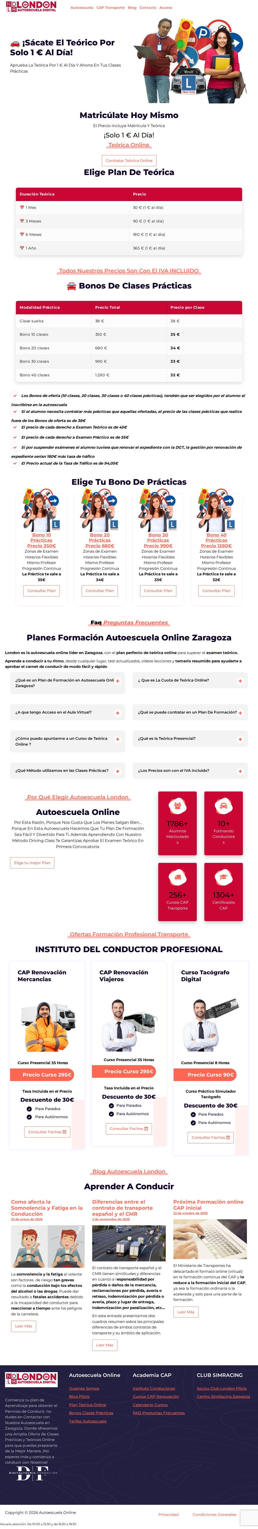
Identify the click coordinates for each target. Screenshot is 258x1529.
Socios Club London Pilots (222, 1388)
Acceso (165, 7)
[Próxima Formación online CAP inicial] (210, 1239)
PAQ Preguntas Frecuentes (159, 1412)
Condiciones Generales (215, 1514)
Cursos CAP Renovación (156, 1396)
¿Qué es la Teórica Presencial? (167, 738)
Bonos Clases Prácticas (91, 1412)
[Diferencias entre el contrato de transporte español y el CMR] (129, 1243)
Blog (132, 7)
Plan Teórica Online (87, 1404)
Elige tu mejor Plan (32, 862)
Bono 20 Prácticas (99, 540)
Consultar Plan (41, 590)
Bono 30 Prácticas (158, 540)
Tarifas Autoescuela (88, 1421)
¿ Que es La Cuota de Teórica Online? (173, 680)
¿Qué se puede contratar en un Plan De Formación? (187, 712)
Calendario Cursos (150, 1404)
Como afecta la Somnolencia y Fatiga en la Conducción (47, 1208)
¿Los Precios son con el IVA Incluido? (173, 770)
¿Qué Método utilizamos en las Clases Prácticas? (62, 770)
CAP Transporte (110, 7)
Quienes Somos (84, 1388)
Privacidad (168, 1514)
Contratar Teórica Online (129, 160)
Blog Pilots (79, 1396)
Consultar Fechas (45, 1131)
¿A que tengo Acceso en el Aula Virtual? (53, 712)
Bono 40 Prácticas (216, 540)
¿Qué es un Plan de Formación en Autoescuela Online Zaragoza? (67, 683)
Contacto (148, 7)
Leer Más (23, 1326)
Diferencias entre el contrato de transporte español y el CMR (122, 1208)
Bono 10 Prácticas (41, 540)
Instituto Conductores (154, 1388)
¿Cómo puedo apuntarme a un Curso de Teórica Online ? (61, 741)
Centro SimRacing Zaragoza (223, 1396)
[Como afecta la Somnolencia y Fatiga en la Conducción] (48, 1246)
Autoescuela (82, 7)
